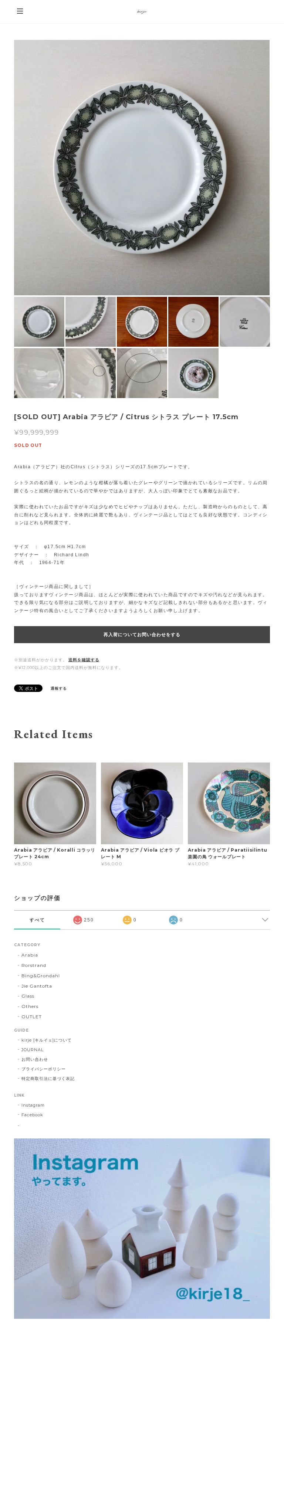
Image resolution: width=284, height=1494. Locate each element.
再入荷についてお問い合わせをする (142, 634)
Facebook (32, 1114)
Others (29, 1006)
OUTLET (31, 1016)
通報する (59, 688)
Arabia (29, 955)
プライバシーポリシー (43, 1069)
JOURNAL (32, 1049)
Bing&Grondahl (40, 975)
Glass (27, 996)
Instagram (33, 1105)
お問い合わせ (34, 1059)
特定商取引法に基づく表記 (48, 1078)
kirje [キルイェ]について (46, 1040)
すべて (37, 920)
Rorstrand (33, 965)
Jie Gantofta (36, 986)
